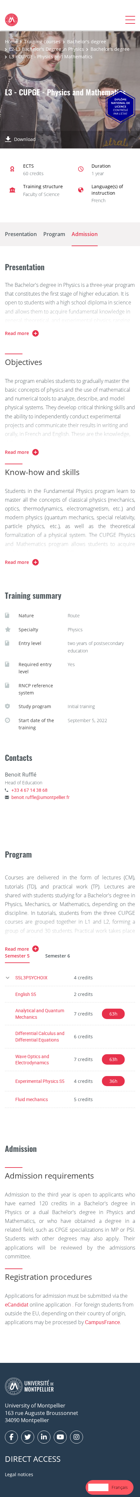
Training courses (42, 41)
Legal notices (19, 1474)
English (98, 1487)
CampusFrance (102, 1322)
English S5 (25, 994)
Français (120, 1487)
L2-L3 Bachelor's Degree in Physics (46, 49)
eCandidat (16, 1304)
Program (54, 234)
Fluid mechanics (31, 1099)
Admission (85, 234)
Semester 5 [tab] (17, 956)
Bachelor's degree (86, 41)
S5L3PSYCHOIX (31, 977)
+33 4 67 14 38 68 (29, 790)
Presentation (21, 234)
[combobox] (98, 1487)
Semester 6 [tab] (57, 956)
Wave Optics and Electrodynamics (32, 1059)
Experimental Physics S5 (39, 1081)
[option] (119, 1487)
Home (11, 41)
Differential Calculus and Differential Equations (39, 1036)
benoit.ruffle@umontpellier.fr (40, 797)
